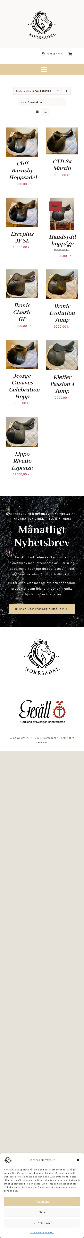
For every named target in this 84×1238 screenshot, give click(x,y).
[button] (78, 1160)
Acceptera (42, 1201)
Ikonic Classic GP (22, 312)
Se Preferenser (42, 1223)
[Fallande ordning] (67, 91)
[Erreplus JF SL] (22, 200)
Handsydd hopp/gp (62, 240)
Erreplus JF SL (22, 237)
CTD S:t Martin (62, 165)
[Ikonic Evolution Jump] (62, 272)
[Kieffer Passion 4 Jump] (62, 342)
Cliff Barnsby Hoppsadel (23, 170)
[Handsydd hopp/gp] (62, 200)
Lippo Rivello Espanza (22, 461)
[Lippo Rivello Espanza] (22, 419)
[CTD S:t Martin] (62, 130)
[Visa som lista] (45, 112)
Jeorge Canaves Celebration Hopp (24, 386)
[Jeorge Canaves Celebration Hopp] (22, 342)
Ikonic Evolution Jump (62, 313)
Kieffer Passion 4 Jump (62, 384)
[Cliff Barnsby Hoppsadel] (22, 130)
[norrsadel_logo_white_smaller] (42, 12)
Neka (42, 1212)
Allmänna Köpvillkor (42, 1232)
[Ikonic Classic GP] (22, 272)
